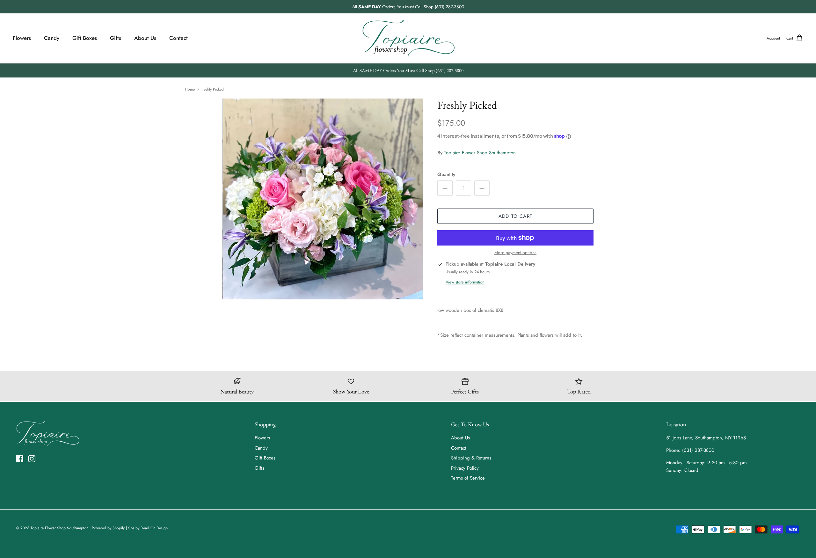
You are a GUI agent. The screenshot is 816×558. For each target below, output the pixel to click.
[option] (322, 199)
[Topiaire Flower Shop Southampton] (408, 38)
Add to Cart (515, 216)
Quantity (446, 174)
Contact (178, 38)
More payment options (515, 252)
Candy (51, 38)
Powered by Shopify (108, 528)
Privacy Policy (465, 468)
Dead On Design (154, 528)
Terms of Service (468, 477)
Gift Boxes (84, 38)
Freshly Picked (212, 89)
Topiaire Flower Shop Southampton (480, 152)
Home (190, 89)
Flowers (22, 38)
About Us (145, 38)
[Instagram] (31, 458)
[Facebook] (19, 458)
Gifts (115, 38)
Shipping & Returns (471, 457)
